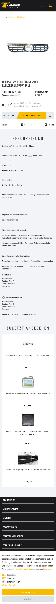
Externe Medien (13, 581)
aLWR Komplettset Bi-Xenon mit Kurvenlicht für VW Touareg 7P (28, 393)
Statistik (11, 578)
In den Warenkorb (31, 115)
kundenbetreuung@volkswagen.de (22, 314)
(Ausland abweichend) (11, 95)
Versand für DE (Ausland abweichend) (27, 106)
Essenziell (11, 574)
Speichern (28, 598)
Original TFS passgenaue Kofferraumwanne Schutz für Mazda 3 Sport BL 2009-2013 (28, 432)
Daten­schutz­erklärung (22, 569)
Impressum (47, 569)
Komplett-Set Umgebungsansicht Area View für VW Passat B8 (28, 469)
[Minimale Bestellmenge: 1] (4, 115)
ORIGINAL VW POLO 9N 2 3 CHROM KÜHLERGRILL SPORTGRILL (28, 355)
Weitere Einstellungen (11, 585)
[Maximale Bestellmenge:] (13, 115)
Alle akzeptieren (28, 592)
